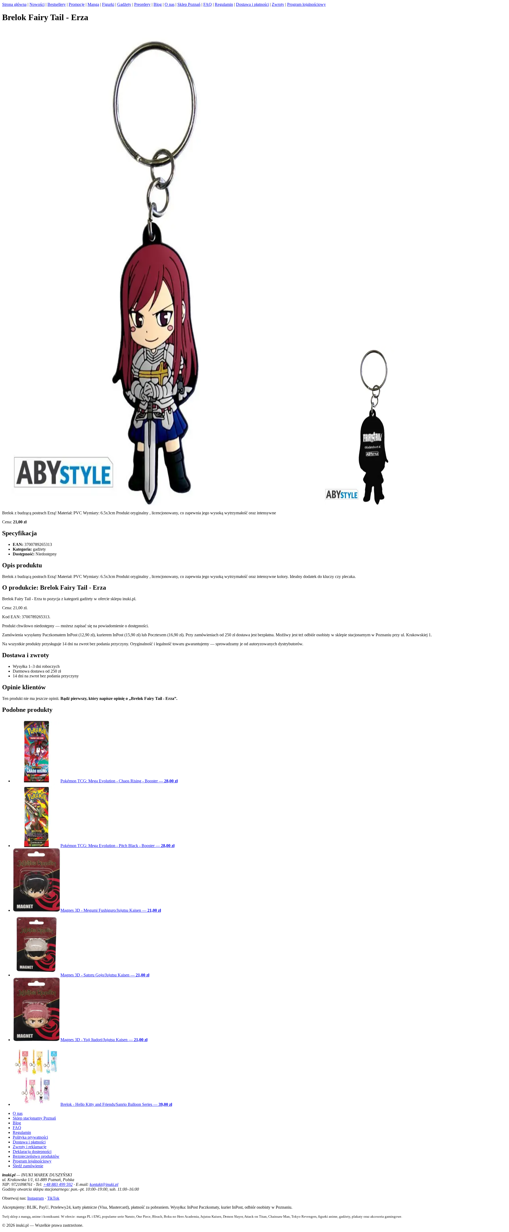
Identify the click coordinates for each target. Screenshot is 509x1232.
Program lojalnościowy (306, 4)
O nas (169, 4)
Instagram (35, 1198)
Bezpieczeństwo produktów (36, 1156)
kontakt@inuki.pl (104, 1184)
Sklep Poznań (188, 4)
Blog (157, 4)
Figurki (108, 4)
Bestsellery (56, 4)
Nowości (37, 4)
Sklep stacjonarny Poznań (34, 1118)
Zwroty (278, 4)
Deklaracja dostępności (32, 1151)
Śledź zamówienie (28, 1166)
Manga (93, 4)
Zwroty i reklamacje (29, 1147)
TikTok (53, 1198)
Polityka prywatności (30, 1137)
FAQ (207, 4)
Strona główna (14, 4)
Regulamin (224, 4)
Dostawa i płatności (252, 4)
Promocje (77, 4)
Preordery (142, 4)
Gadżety (124, 4)
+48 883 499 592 (58, 1184)
